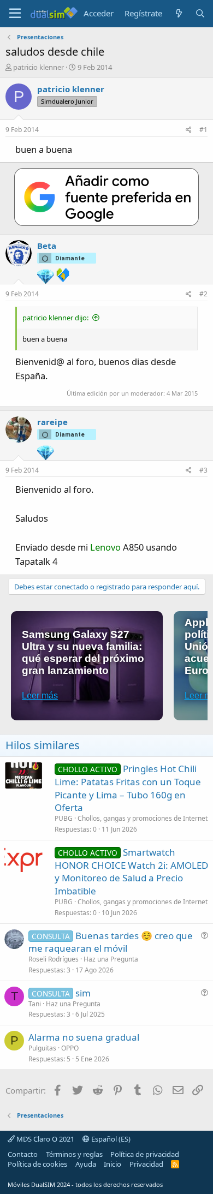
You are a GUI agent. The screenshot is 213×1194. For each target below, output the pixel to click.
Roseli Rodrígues (53, 959)
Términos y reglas (74, 1154)
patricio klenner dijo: (55, 318)
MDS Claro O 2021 (44, 1139)
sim (83, 993)
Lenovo (105, 547)
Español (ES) (110, 1139)
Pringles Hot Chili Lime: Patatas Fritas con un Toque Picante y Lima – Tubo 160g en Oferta (128, 788)
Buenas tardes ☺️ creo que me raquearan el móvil (110, 942)
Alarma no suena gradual (83, 1037)
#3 (203, 470)
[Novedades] (178, 13)
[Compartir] (189, 130)
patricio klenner (38, 67)
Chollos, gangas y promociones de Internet (143, 818)
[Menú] (15, 13)
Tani (34, 1003)
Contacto (23, 1154)
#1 (203, 129)
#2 (203, 293)
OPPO (70, 1048)
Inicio (112, 1164)
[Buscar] (200, 13)
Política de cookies (37, 1164)
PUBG (64, 818)
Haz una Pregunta (111, 959)
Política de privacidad (144, 1154)
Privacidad (146, 1164)
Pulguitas (42, 1048)
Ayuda (85, 1164)
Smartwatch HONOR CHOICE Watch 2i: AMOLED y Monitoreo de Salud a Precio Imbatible (131, 871)
